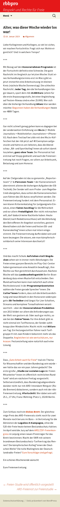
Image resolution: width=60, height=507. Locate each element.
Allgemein (29, 36)
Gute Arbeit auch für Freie (23, 359)
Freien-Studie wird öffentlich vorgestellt (28, 484)
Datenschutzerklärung (13, 500)
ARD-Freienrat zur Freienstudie (37, 489)
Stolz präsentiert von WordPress (41, 500)
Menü (6, 15)
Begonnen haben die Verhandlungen (31, 107)
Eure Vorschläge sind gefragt (37, 452)
